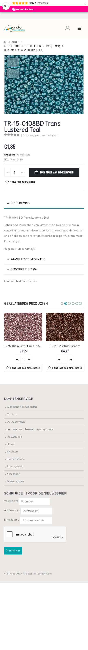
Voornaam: (11, 501)
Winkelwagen (15, 481)
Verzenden (13, 474)
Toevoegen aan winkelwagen (57, 172)
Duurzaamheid (16, 421)
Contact (12, 414)
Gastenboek (14, 436)
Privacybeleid (15, 466)
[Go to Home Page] (5, 42)
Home (10, 444)
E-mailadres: (12, 519)
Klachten (12, 451)
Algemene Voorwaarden (22, 407)
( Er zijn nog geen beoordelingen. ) (40, 135)
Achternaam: (12, 510)
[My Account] (67, 28)
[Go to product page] (23, 327)
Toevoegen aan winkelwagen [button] (25, 367)
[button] (79, 28)
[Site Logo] (14, 28)
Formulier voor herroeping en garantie (30, 429)
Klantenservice (16, 459)
